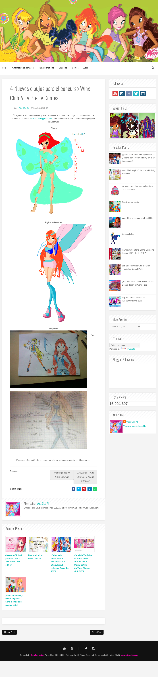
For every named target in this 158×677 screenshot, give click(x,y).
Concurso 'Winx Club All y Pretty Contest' (85, 476)
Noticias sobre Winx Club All (62, 474)
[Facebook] (129, 93)
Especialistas (128, 234)
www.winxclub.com (129, 655)
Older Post (97, 632)
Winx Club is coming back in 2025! (137, 218)
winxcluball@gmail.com (41, 118)
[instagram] (122, 93)
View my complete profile (134, 426)
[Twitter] (136, 93)
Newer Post (9, 632)
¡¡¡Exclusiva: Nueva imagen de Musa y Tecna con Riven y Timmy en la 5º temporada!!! (138, 157)
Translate (131, 349)
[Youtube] (115, 93)
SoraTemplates (37, 655)
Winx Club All (43, 503)
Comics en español (130, 202)
